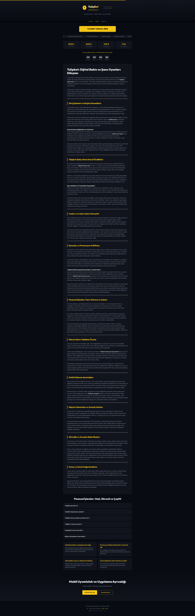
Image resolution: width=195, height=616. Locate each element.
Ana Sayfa (90, 21)
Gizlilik (102, 608)
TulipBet (97, 21)
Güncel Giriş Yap (90, 592)
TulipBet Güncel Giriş (97, 29)
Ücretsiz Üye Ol (105, 592)
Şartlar (106, 608)
